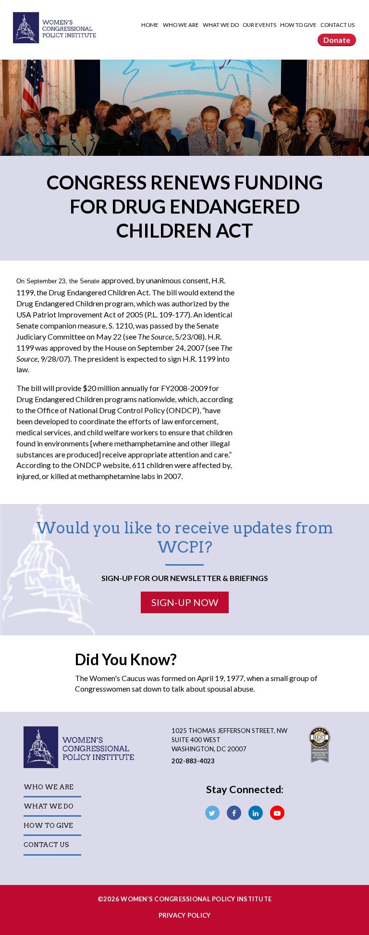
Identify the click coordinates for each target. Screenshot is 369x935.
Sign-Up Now (184, 602)
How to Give (299, 25)
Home (150, 25)
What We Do (221, 25)
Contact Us (337, 25)
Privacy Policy (185, 915)
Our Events (260, 25)
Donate (336, 39)
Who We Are (181, 25)
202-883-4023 (193, 761)
